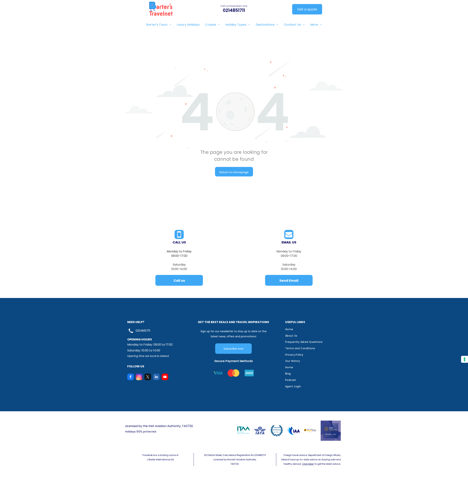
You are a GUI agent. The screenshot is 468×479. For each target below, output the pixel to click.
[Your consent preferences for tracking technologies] (464, 359)
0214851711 (143, 331)
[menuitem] (159, 24)
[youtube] (165, 377)
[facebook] (130, 377)
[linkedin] (156, 377)
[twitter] (147, 377)
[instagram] (139, 377)
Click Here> (308, 463)
